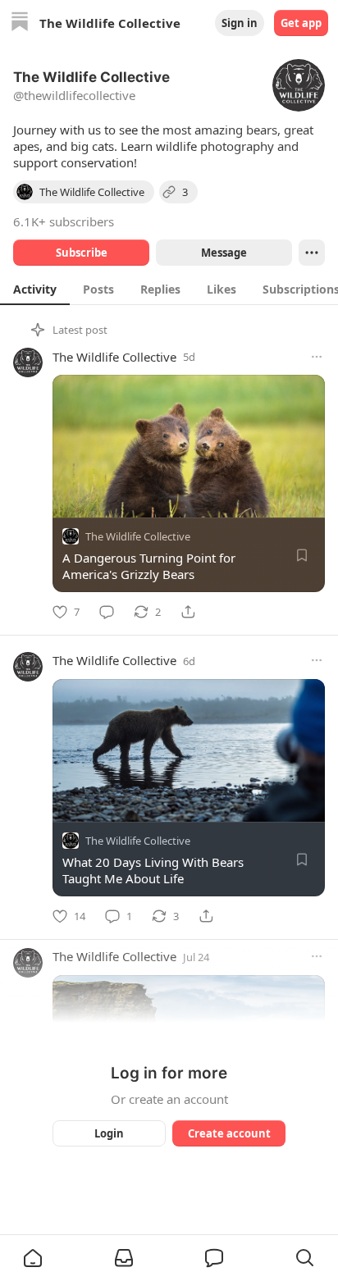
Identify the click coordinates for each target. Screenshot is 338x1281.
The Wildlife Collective (114, 357)
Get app (301, 23)
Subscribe (81, 252)
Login (109, 1133)
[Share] (188, 612)
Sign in (240, 23)
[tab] (35, 288)
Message (224, 252)
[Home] (20, 23)
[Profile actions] (312, 252)
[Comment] (107, 612)
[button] (33, 1258)
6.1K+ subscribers (63, 221)
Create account (229, 1133)
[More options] (317, 357)
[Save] (302, 555)
